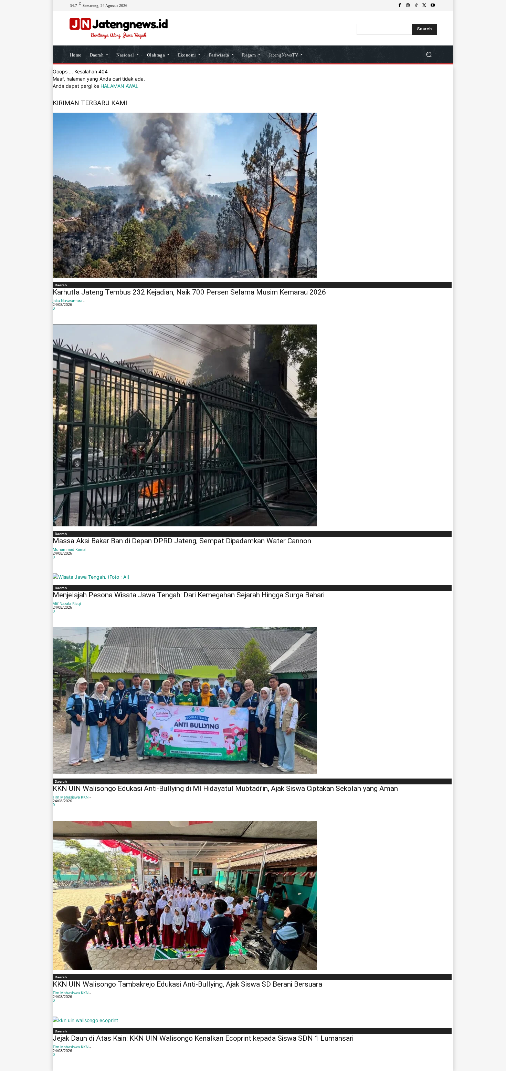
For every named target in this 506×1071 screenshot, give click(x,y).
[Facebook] (400, 5)
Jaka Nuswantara (67, 300)
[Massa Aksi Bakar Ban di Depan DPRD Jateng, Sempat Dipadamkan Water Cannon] (253, 425)
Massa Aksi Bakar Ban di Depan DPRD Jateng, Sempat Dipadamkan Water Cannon (182, 541)
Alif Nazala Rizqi (67, 603)
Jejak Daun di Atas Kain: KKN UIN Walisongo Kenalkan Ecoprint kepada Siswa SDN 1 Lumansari (203, 1038)
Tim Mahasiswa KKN (70, 797)
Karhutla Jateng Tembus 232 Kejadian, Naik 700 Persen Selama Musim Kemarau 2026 (189, 292)
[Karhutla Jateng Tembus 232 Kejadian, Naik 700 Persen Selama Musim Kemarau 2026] (253, 195)
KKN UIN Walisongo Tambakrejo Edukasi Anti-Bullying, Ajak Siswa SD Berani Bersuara (187, 984)
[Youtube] (433, 5)
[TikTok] (416, 5)
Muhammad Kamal (69, 549)
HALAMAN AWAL (119, 86)
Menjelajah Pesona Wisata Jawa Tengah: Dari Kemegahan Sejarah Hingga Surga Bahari (189, 595)
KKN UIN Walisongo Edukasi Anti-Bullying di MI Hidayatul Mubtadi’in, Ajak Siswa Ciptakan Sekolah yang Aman (225, 788)
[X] (424, 5)
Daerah (61, 284)
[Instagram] (408, 5)
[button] (429, 55)
